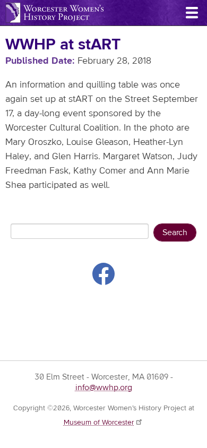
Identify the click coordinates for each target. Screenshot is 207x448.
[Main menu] (192, 13)
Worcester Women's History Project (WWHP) (54, 13)
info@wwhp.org (103, 387)
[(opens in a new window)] (103, 276)
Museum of (99, 422)
